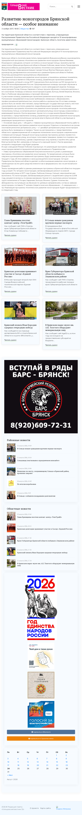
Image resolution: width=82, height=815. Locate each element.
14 (47, 762)
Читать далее (10, 235)
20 (38, 765)
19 (28, 765)
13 (38, 762)
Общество (24, 29)
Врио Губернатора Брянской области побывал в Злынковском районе (59, 274)
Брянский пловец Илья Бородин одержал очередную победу (20, 326)
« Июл (9, 775)
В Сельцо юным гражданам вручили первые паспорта (59, 221)
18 (18, 765)
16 (66, 762)
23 (67, 765)
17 (8, 765)
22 (57, 765)
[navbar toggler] (78, 6)
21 (47, 765)
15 (57, 762)
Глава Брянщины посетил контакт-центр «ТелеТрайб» (18, 221)
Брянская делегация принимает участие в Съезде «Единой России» (20, 274)
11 (18, 762)
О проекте (34, 808)
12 (28, 762)
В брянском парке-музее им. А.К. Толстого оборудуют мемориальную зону (59, 328)
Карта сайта (45, 808)
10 (8, 762)
